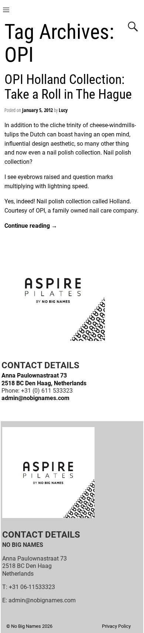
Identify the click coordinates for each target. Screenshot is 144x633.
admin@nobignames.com (35, 398)
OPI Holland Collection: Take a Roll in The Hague (68, 87)
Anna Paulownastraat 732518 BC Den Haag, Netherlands (43, 379)
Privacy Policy (116, 626)
